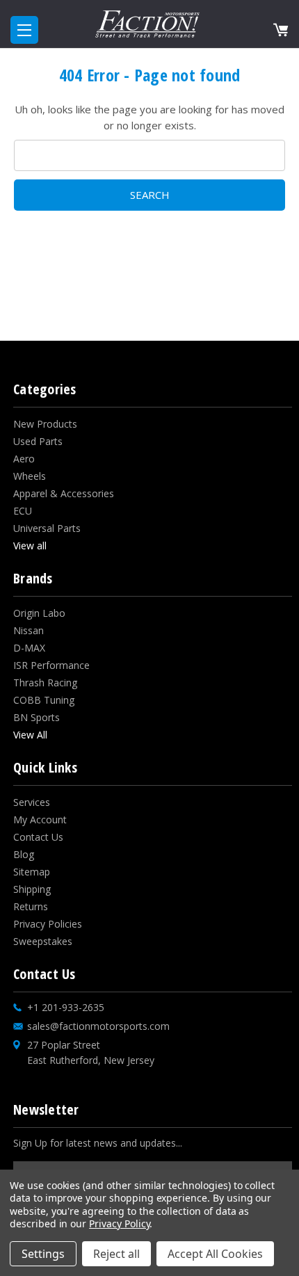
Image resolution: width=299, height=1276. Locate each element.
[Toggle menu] (24, 30)
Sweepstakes (42, 941)
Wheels (29, 476)
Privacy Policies (47, 923)
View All (30, 734)
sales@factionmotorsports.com (98, 1026)
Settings (43, 1253)
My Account (40, 819)
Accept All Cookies (215, 1253)
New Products (45, 423)
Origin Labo (39, 613)
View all (30, 545)
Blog (23, 854)
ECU (22, 510)
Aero (24, 458)
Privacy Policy (119, 1223)
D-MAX (29, 647)
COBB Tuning (43, 699)
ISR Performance (51, 665)
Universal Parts (47, 528)
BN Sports (36, 717)
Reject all (116, 1253)
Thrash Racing (45, 682)
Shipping (32, 889)
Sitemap (31, 871)
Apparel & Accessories (63, 493)
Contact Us (38, 836)
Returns (30, 906)
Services (31, 802)
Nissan (28, 630)
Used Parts (38, 441)
